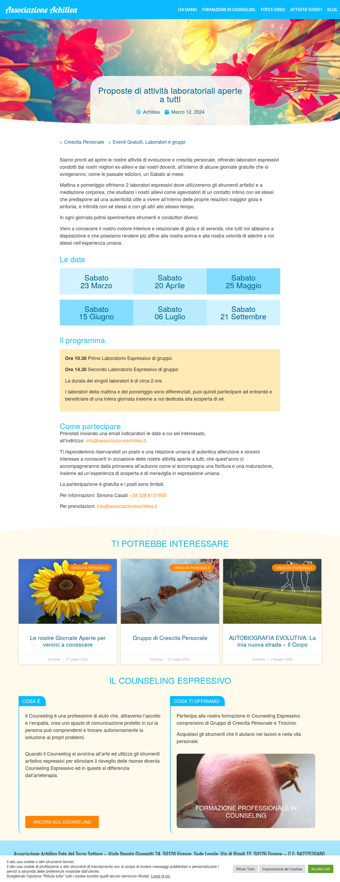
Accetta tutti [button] (320, 868)
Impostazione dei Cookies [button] (282, 868)
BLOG (332, 9)
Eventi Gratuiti (128, 141)
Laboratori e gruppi (165, 141)
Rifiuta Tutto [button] (245, 868)
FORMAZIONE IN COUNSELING (229, 9)
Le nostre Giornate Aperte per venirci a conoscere (68, 641)
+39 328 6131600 (148, 494)
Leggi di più (160, 875)
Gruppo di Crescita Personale (170, 638)
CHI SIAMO (187, 9)
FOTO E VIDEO (273, 9)
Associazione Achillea (41, 9)
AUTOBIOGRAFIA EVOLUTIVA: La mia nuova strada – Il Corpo (272, 641)
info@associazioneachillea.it (116, 440)
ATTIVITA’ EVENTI (306, 9)
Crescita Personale (84, 141)
